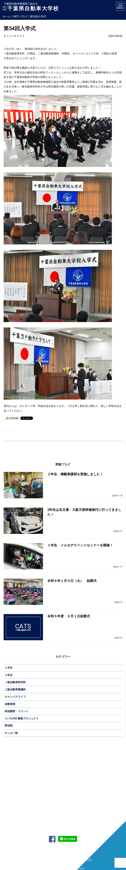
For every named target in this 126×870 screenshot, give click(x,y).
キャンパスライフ (15, 696)
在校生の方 (59, 808)
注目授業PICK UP (61, 778)
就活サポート (83, 764)
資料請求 (34, 803)
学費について (36, 774)
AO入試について (37, 769)
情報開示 (10, 792)
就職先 (80, 769)
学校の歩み (11, 783)
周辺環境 (105, 769)
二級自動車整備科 (15, 689)
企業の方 (58, 818)
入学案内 (32, 759)
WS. (83, 869)
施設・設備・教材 (14, 774)
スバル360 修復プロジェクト (22, 718)
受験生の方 (59, 804)
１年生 (9, 667)
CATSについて (12, 759)
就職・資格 (81, 759)
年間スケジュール (109, 774)
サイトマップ (47, 849)
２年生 (9, 675)
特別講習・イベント (16, 711)
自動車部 (10, 704)
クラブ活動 (106, 778)
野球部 (9, 725)
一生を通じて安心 (14, 769)
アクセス (10, 778)
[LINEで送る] (12, 418)
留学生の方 (59, 823)
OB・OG (81, 774)
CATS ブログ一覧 (13, 813)
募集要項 (34, 764)
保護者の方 (59, 813)
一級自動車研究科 (15, 682)
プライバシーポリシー (79, 849)
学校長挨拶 (11, 788)
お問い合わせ (35, 798)
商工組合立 (11, 764)
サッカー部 (11, 733)
